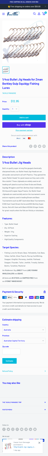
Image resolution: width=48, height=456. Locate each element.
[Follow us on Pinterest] (17, 429)
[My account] (39, 13)
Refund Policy (7, 371)
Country (5, 325)
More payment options (24, 130)
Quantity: (5, 109)
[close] (45, 6)
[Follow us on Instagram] (12, 429)
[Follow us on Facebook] (4, 429)
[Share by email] (44, 146)
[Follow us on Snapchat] (35, 429)
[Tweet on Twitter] (39, 146)
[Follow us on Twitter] (8, 429)
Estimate (9, 361)
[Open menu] (3, 14)
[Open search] (34, 13)
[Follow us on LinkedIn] (30, 429)
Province (5, 336)
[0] (43, 13)
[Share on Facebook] (30, 146)
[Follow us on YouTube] (21, 429)
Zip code (5, 346)
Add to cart (24, 117)
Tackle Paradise (9, 93)
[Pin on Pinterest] (35, 146)
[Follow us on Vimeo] (26, 429)
